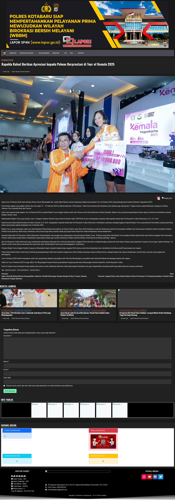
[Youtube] (149, 476)
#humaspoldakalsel (23, 270)
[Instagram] (144, 476)
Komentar (8, 336)
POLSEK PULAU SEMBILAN (98, 310)
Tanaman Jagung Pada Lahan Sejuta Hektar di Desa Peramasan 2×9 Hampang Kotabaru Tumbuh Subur (135, 275)
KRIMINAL (13, 53)
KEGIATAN (55, 53)
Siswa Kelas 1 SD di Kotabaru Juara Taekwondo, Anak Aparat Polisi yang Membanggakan (26, 314)
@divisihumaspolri (10, 270)
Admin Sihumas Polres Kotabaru (21, 71)
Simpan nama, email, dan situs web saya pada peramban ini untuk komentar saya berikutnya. (39, 386)
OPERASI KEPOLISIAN (26, 53)
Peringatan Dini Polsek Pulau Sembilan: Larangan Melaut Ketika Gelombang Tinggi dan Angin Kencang (145, 314)
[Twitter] (160, 476)
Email (6, 370)
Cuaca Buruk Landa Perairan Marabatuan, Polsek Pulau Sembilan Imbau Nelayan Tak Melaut (85, 314)
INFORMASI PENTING (7, 60)
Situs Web (7, 378)
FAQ (71, 53)
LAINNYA (81, 53)
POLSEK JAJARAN (43, 53)
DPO (65, 53)
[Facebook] (155, 476)
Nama (6, 361)
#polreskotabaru (35, 270)
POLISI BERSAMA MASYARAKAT (22, 310)
